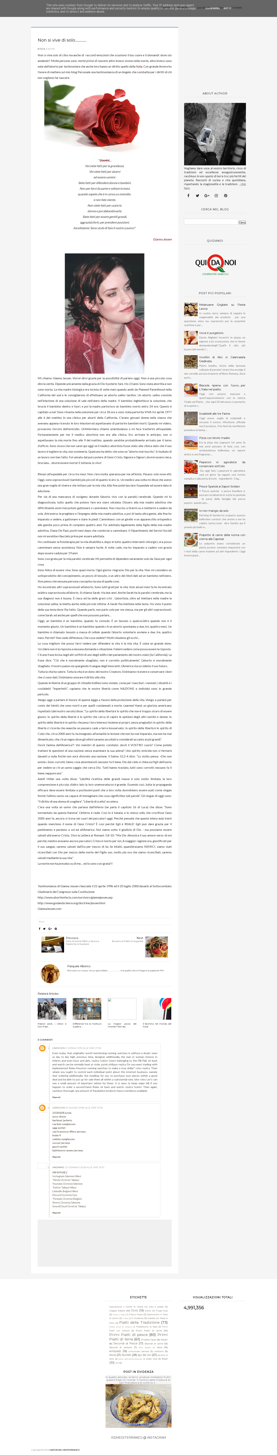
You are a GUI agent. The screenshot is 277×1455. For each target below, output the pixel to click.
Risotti (164, 1339)
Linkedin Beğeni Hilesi (65, 1191)
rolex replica (143, 1068)
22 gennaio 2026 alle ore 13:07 (84, 1167)
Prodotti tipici (148, 1339)
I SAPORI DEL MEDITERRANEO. (64, 1449)
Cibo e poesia (156, 1307)
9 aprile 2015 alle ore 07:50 (83, 1048)
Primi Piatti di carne (149, 1330)
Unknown (58, 1048)
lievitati (126, 1355)
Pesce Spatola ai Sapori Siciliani (219, 486)
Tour (221, 7)
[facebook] (188, 196)
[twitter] (198, 196)
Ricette (182, 7)
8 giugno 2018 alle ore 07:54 (84, 1107)
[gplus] (207, 196)
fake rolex (140, 1079)
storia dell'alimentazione (130, 1359)
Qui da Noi (204, 7)
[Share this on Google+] (50, 929)
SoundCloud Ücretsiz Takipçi (69, 1206)
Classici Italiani (117, 1310)
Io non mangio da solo (214, 510)
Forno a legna (119, 1315)
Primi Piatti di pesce (128, 1334)
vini (117, 1363)
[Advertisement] (215, 56)
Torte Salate (145, 1347)
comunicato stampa (139, 1351)
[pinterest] (225, 196)
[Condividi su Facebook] (39, 929)
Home (166, 7)
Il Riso (125, 1318)
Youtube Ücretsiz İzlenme (67, 1183)
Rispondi (56, 1097)
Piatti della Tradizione (139, 1322)
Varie (159, 1347)
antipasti (115, 1351)
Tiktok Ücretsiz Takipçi (65, 1179)
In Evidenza (137, 1318)
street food (151, 1359)
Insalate (151, 1318)
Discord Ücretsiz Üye (64, 1195)
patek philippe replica (113, 1064)
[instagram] (216, 196)
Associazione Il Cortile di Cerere (126, 1307)
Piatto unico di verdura (120, 1327)
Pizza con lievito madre (214, 438)
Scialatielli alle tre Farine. (215, 413)
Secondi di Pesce (125, 1343)
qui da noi (144, 1355)
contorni (159, 1351)
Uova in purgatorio (211, 333)
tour (165, 1358)
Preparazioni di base (146, 1327)
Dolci (134, 1310)
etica (41, 48)
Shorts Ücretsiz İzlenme (66, 1202)
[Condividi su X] (44, 929)
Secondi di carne (154, 1343)
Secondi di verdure (120, 1347)
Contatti (236, 7)
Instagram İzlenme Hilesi (66, 1176)
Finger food (162, 1311)
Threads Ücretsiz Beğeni (67, 1198)
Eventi (148, 1311)
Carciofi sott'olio (140, 1424)
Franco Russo (136, 1314)
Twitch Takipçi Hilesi (64, 1187)
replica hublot (100, 1060)
